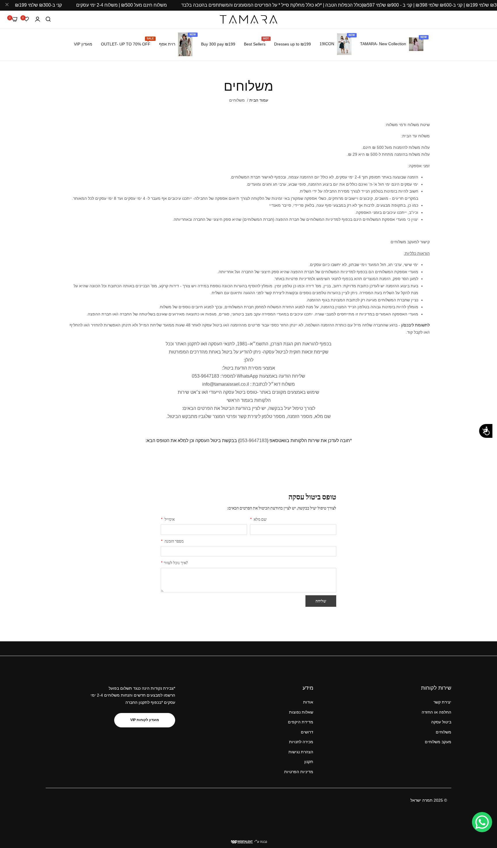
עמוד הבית (258, 100)
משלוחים (443, 732)
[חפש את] (48, 19)
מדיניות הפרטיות (298, 771)
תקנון (308, 762)
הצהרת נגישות (300, 752)
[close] (6, 5)
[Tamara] (248, 19)
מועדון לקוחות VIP (144, 720)
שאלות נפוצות (301, 712)
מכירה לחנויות (301, 742)
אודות (308, 702)
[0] (15, 19)
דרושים (307, 732)
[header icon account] (37, 19)
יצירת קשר (442, 702)
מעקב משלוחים (438, 742)
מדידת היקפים (300, 722)
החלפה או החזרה (436, 712)
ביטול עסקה (441, 722)
